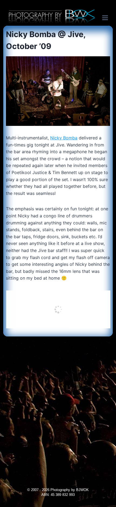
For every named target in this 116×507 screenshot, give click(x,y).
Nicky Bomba (63, 137)
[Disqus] (58, 404)
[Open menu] (108, 17)
